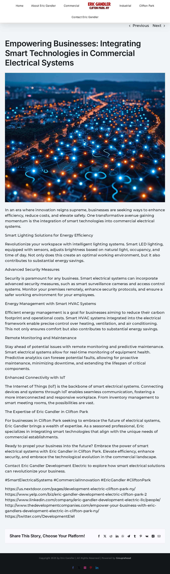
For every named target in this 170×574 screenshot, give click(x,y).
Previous (141, 25)
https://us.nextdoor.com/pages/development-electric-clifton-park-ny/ (70, 489)
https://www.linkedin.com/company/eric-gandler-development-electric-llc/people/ (83, 500)
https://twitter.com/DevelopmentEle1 (40, 516)
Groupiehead (123, 558)
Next (157, 25)
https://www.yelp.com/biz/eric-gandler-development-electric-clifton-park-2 (76, 494)
